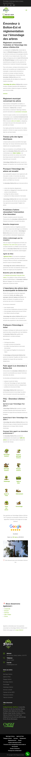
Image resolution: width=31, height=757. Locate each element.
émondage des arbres (10, 84)
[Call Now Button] (27, 754)
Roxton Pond (11, 715)
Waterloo (5, 709)
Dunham (18, 713)
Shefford (6, 612)
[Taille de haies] (18, 477)
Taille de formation (8, 697)
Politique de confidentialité (14, 750)
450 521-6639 (10, 660)
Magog (22, 709)
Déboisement (18, 494)
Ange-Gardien (12, 713)
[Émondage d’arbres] (6, 450)
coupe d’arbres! (19, 630)
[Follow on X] (7, 5)
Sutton (6, 616)
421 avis (15, 537)
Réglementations (12, 740)
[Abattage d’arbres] (6, 464)
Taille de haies (18, 482)
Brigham (5, 713)
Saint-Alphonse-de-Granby (15, 711)
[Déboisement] (18, 490)
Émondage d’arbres (6, 455)
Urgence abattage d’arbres (18, 456)
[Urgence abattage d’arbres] (18, 450)
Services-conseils (7, 689)
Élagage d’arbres (18, 469)
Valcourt (5, 715)
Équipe (19, 740)
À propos (16, 738)
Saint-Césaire (7, 614)
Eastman (17, 709)
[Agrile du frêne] (6, 490)
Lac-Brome (12, 709)
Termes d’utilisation (15, 748)
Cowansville (7, 609)
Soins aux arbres (6, 508)
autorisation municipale (21, 111)
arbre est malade (15, 121)
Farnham (5, 711)
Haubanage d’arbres (8, 687)
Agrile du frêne (6, 494)
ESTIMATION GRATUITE (8, 17)
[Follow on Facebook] (4, 5)
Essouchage (6, 684)
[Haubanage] (6, 477)
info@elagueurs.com (12, 664)
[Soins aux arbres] (6, 502)
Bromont (6, 610)
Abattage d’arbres (6, 469)
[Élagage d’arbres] (18, 464)
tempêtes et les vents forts (10, 244)
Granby (5, 707)
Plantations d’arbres (8, 695)
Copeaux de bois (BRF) (9, 692)
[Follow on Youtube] (14, 5)
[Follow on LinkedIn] (10, 5)
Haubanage (6, 481)
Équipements (23, 738)
